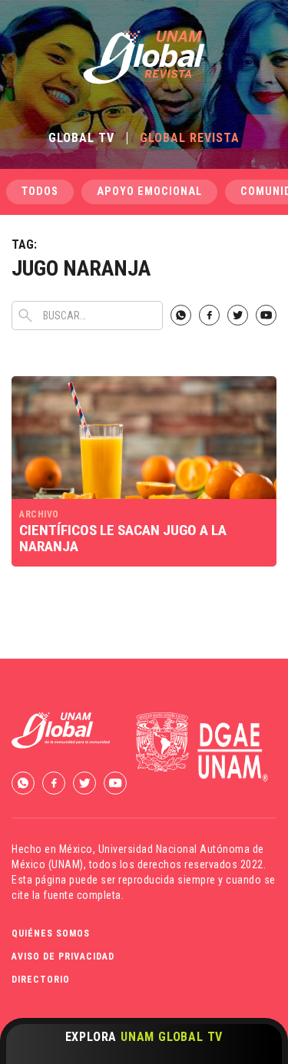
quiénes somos (51, 933)
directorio (41, 979)
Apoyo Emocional (149, 191)
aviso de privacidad (63, 956)
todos (40, 191)
